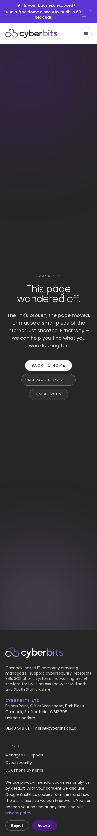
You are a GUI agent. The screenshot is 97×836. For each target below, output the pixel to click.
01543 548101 (17, 728)
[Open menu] (86, 33)
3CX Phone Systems (24, 770)
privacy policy (18, 813)
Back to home (48, 365)
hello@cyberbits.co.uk (55, 728)
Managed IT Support (24, 755)
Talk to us (49, 394)
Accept (44, 825)
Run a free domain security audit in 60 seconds (46, 14)
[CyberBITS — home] (31, 33)
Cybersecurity (18, 762)
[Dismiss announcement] (91, 11)
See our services (48, 380)
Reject (17, 825)
